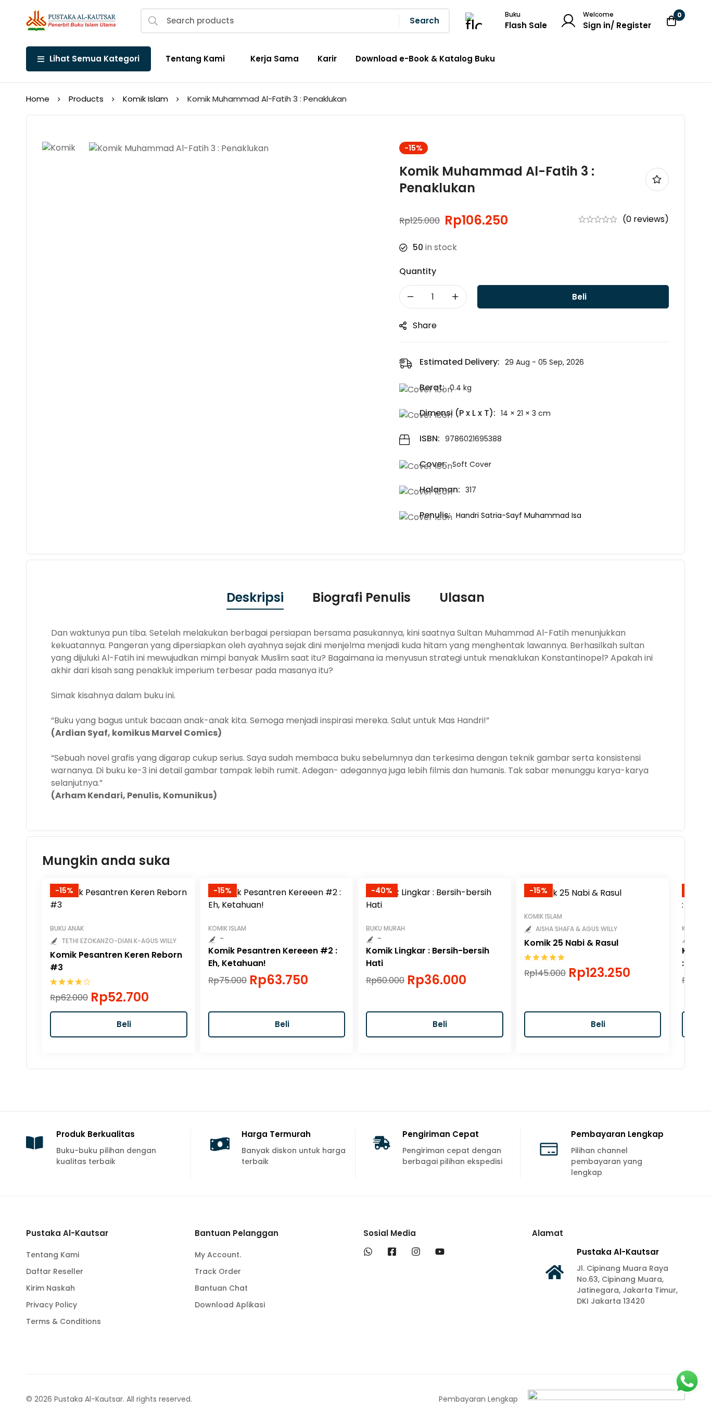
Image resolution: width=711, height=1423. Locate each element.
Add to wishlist (657, 179)
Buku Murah (385, 928)
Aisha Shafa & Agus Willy (576, 928)
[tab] (255, 598)
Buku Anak (67, 928)
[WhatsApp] (368, 1251)
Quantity (417, 271)
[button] (118, 1024)
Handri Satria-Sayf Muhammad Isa (518, 515)
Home (37, 98)
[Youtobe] (440, 1251)
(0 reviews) (646, 219)
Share (425, 325)
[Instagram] (416, 1251)
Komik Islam (145, 98)
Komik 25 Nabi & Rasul (571, 943)
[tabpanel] (355, 714)
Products (86, 98)
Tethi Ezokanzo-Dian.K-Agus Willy (118, 940)
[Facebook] (392, 1251)
